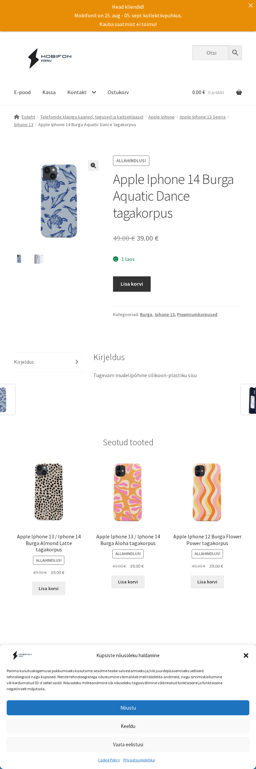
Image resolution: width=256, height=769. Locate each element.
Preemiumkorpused (197, 314)
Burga (146, 314)
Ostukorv (118, 92)
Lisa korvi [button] (49, 588)
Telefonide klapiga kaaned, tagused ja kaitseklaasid (91, 117)
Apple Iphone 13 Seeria (203, 117)
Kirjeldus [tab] (24, 361)
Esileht (28, 117)
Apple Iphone (161, 117)
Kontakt (77, 92)
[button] (246, 655)
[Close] (250, 5)
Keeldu (128, 726)
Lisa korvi (132, 283)
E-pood (22, 92)
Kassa (49, 92)
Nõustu (128, 708)
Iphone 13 (23, 124)
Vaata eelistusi (128, 744)
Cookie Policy (109, 759)
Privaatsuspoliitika (139, 759)
